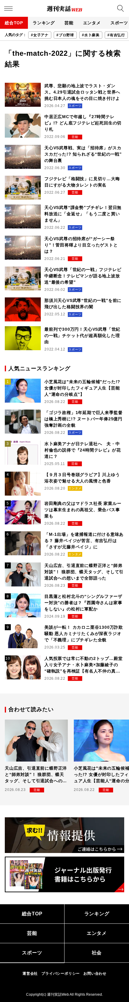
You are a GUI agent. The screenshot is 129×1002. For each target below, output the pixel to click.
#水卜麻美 (91, 35)
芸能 (69, 22)
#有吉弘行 (116, 35)
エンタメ (92, 22)
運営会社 (30, 973)
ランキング (44, 22)
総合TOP (14, 22)
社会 (97, 952)
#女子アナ (40, 35)
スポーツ (32, 952)
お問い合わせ (94, 973)
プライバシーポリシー (60, 973)
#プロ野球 (65, 35)
